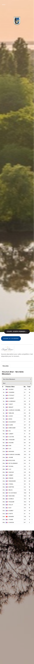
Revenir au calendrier (11, 338)
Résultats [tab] (6, 366)
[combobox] (17, 379)
